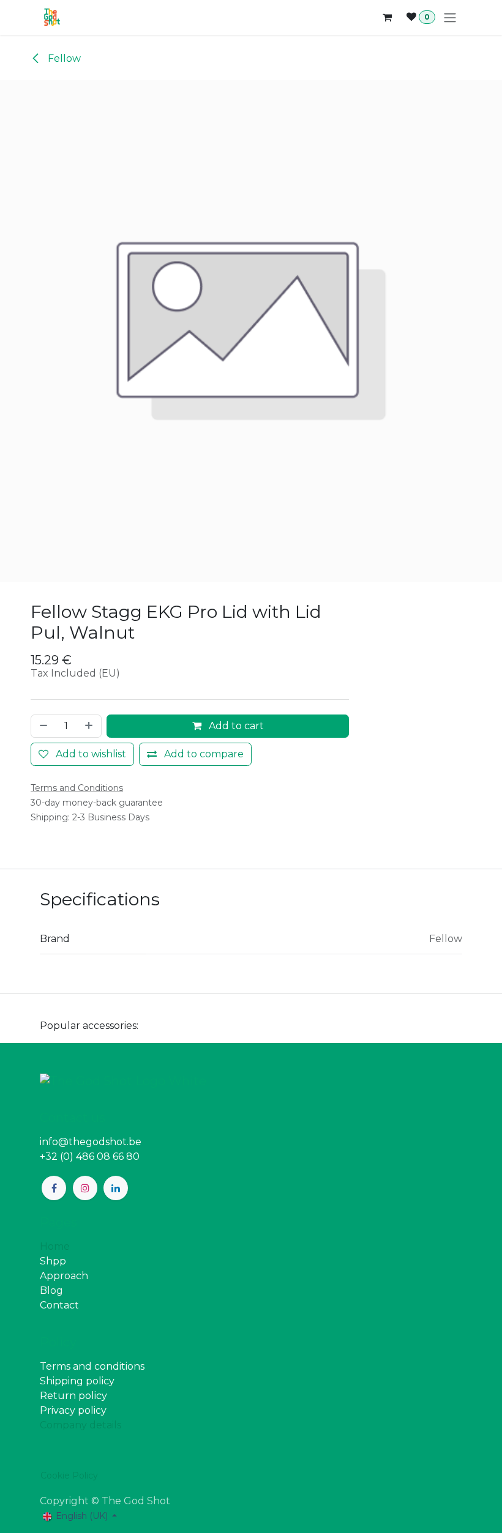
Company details (80, 1425)
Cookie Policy (69, 1475)
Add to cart (235, 726)
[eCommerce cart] (387, 17)
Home (55, 1246)
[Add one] (90, 726)
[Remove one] (42, 726)
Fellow (63, 58)
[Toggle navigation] (450, 17)
